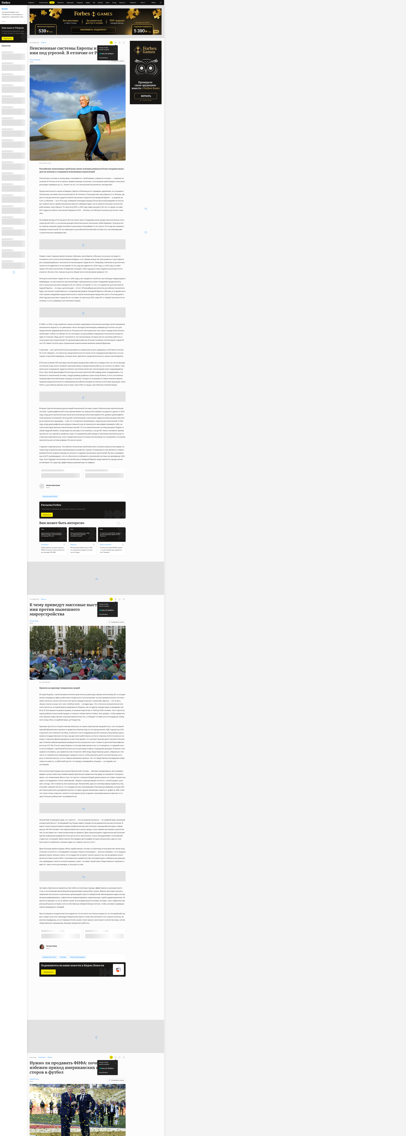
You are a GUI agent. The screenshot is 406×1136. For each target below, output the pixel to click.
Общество (73, 494)
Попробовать (103, 58)
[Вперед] (129, 424)
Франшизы (70, 2)
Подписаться (47, 464)
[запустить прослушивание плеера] (115, 42)
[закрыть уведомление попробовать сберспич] (115, 48)
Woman (100, 2)
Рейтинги (61, 2)
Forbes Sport (44, 494)
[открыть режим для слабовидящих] (111, 42)
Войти (154, 2)
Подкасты (80, 2)
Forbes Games (46, 2)
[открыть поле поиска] (160, 2)
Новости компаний (105, 494)
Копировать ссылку (117, 61)
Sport (107, 2)
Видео (88, 2)
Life (94, 2)
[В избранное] (67, 419)
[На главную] (6, 2)
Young (114, 2)
